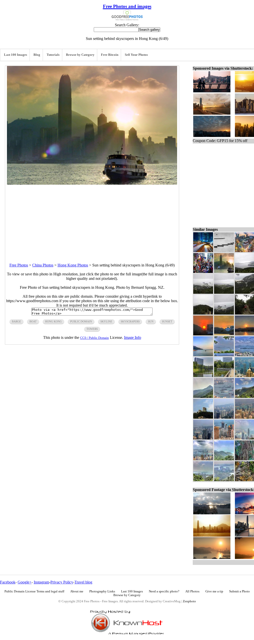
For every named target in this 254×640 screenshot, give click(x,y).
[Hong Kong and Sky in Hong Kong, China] (203, 459)
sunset (167, 321)
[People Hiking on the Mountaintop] (203, 313)
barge (16, 321)
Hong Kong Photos (73, 265)
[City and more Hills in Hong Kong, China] (224, 417)
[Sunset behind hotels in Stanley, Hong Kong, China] (224, 334)
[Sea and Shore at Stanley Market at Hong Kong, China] (203, 355)
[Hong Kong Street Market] (203, 271)
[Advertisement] (92, 219)
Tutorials (53, 55)
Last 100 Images (15, 55)
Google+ (25, 582)
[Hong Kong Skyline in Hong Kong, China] (224, 438)
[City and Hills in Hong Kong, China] (203, 438)
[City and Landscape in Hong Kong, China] (224, 480)
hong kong (53, 321)
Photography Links (102, 591)
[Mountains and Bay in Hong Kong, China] (224, 459)
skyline (106, 321)
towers (92, 328)
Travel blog (83, 582)
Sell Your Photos (136, 55)
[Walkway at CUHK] (224, 376)
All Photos (192, 591)
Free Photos (18, 265)
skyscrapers (130, 321)
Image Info (132, 337)
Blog (36, 55)
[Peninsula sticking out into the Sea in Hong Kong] (224, 292)
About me (76, 591)
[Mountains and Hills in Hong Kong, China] (203, 396)
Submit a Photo (239, 591)
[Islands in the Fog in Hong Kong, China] (224, 355)
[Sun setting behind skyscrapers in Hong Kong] (224, 271)
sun (151, 321)
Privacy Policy (61, 582)
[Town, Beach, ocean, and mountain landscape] (224, 313)
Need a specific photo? (164, 591)
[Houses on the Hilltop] (203, 417)
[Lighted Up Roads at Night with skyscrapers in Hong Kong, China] (203, 251)
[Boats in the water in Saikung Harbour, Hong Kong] (224, 251)
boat (33, 321)
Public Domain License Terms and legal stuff (34, 591)
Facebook (7, 582)
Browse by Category (80, 55)
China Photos (42, 265)
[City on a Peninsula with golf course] (203, 292)
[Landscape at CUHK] (203, 376)
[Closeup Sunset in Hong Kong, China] (203, 334)
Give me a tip (214, 591)
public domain (81, 321)
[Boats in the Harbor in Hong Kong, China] (224, 396)
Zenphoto (189, 601)
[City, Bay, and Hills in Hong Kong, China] (203, 480)
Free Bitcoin (109, 55)
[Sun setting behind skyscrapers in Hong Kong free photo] (92, 183)
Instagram (41, 582)
